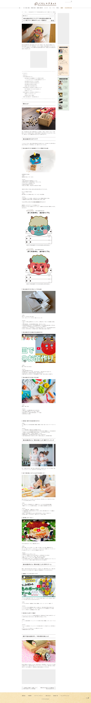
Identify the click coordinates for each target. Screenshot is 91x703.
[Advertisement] (38, 59)
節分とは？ (25, 75)
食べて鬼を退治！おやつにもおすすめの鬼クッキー (32, 89)
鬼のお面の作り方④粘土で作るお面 (30, 84)
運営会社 (23, 695)
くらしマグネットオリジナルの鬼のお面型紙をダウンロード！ (35, 79)
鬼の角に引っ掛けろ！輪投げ (29, 95)
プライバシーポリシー (38, 695)
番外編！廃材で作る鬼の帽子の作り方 (30, 85)
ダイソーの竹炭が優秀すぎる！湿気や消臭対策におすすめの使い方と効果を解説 (65, 100)
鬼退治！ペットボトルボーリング (30, 93)
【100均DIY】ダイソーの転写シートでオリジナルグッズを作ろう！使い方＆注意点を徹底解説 (65, 87)
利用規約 (30, 695)
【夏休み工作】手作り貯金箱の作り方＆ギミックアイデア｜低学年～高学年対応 (65, 81)
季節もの (26, 15)
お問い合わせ (48, 695)
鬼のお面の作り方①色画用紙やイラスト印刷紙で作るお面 (33, 78)
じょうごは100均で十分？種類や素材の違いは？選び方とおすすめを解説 (65, 106)
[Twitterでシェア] (53, 20)
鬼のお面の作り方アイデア (27, 76)
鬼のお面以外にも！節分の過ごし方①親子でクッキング (32, 87)
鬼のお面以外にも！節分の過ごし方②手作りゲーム (31, 92)
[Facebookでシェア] (51, 20)
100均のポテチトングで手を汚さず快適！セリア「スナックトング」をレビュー (65, 93)
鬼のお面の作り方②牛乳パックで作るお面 (31, 81)
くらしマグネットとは (64, 695)
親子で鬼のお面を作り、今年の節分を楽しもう (31, 96)
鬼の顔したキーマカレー (28, 90)
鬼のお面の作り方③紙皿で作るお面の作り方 (31, 82)
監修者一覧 (55, 695)
